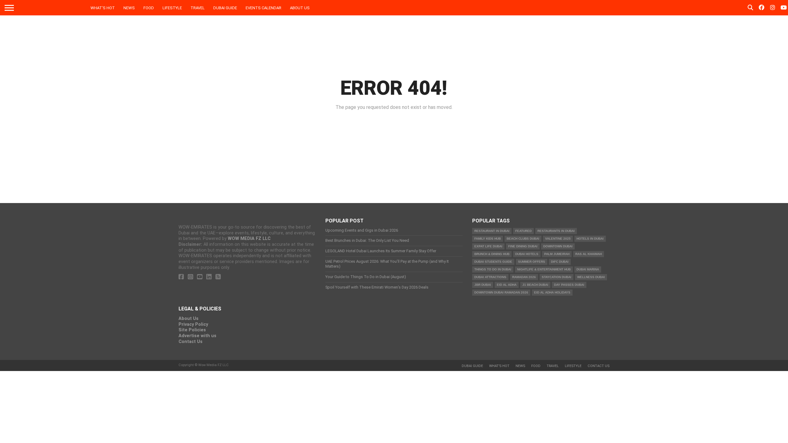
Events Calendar (263, 8)
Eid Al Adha (507, 284)
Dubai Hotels (526, 254)
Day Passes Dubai (569, 284)
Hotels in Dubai (590, 238)
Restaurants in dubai (556, 231)
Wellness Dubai (591, 277)
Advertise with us (197, 335)
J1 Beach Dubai (535, 284)
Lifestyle (172, 8)
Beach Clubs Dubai (523, 238)
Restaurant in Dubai (491, 231)
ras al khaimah (588, 254)
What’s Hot (102, 8)
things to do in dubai (492, 269)
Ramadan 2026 (524, 277)
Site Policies (192, 330)
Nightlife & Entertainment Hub (544, 269)
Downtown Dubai (558, 246)
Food (148, 8)
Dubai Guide (225, 8)
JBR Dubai (482, 284)
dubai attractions (490, 277)
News (129, 8)
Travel (198, 8)
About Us (300, 8)
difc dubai (560, 261)
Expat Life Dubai (488, 246)
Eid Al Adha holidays (552, 292)
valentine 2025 (558, 238)
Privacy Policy (193, 324)
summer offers (531, 261)
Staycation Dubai (556, 277)
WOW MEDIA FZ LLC (249, 238)
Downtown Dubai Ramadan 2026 (501, 292)
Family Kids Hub (487, 238)
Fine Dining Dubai (522, 246)
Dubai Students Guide (493, 261)
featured (523, 231)
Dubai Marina (588, 269)
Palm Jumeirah (556, 254)
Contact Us (191, 341)
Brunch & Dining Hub (491, 254)
